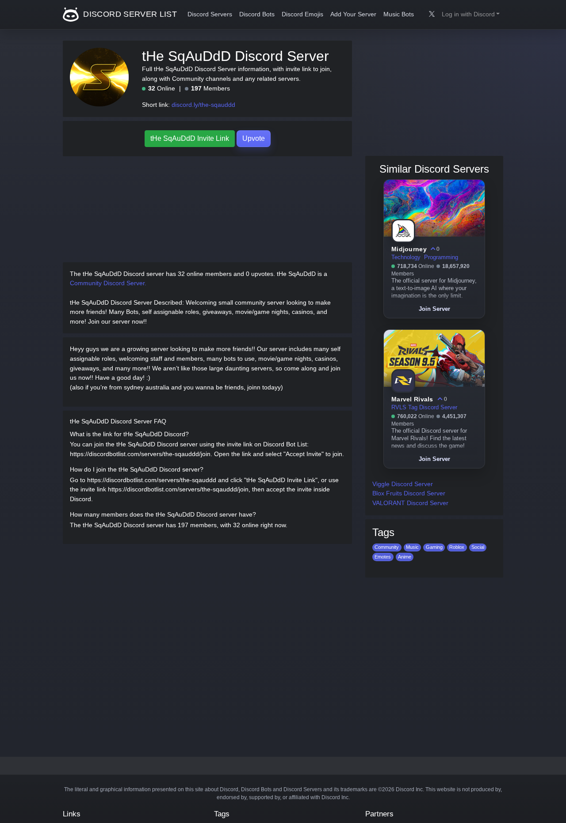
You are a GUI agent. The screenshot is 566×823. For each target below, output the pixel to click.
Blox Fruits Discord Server (408, 493)
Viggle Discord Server (402, 483)
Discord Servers (209, 14)
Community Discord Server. (108, 283)
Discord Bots (257, 14)
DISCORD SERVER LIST (129, 14)
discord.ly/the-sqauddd (203, 104)
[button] (470, 15)
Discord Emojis (302, 14)
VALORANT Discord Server (410, 502)
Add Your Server (353, 14)
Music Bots (398, 14)
